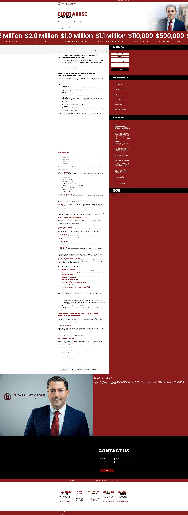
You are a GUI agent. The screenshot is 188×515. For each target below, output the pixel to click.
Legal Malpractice (119, 99)
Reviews (91, 513)
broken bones (68, 90)
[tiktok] (64, 512)
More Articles (113, 196)
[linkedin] (61, 512)
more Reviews (122, 183)
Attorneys (99, 3)
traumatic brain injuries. (78, 90)
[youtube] (66, 512)
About (60, 513)
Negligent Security (119, 107)
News (117, 3)
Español (128, 3)
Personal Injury (118, 84)
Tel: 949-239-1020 (79, 499)
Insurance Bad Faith (119, 97)
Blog (113, 3)
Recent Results (107, 3)
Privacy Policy (101, 513)
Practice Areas (92, 3)
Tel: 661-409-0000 (108, 498)
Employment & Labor (119, 89)
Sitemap (87, 513)
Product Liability (118, 104)
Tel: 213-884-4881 (65, 498)
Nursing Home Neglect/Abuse (121, 102)
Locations (85, 3)
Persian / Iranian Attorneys (121, 109)
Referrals (76, 513)
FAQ (83, 513)
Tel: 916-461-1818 (94, 499)
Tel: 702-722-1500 (122, 498)
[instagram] (59, 512)
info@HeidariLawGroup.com (65, 501)
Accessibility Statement (110, 513)
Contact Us (127, 0)
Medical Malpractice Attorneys (121, 92)
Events (95, 513)
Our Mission (70, 513)
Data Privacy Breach (119, 94)
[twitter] (62, 512)
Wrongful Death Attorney (120, 87)
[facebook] (58, 512)
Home (80, 3)
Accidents (117, 82)
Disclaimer (119, 513)
